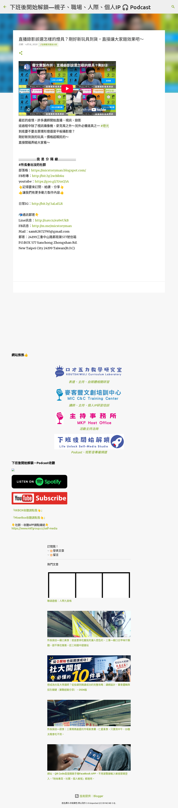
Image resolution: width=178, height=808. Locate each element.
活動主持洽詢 (89, 428)
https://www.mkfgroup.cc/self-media (34, 528)
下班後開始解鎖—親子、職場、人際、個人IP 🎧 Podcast (80, 7)
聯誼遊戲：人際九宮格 (59, 600)
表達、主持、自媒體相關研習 (89, 382)
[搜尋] (155, 7)
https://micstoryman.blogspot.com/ (58, 170)
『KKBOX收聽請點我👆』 (28, 510)
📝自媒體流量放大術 (48, 44)
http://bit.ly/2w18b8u (48, 176)
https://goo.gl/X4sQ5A (52, 181)
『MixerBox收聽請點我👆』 (29, 517)
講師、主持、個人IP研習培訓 (89, 405)
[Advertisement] (89, 322)
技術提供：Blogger (91, 796)
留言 (55, 554)
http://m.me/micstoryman (52, 226)
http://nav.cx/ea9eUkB (52, 220)
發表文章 (58, 550)
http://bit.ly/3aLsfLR (47, 204)
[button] (21, 53)
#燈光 (105, 126)
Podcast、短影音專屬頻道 (89, 452)
